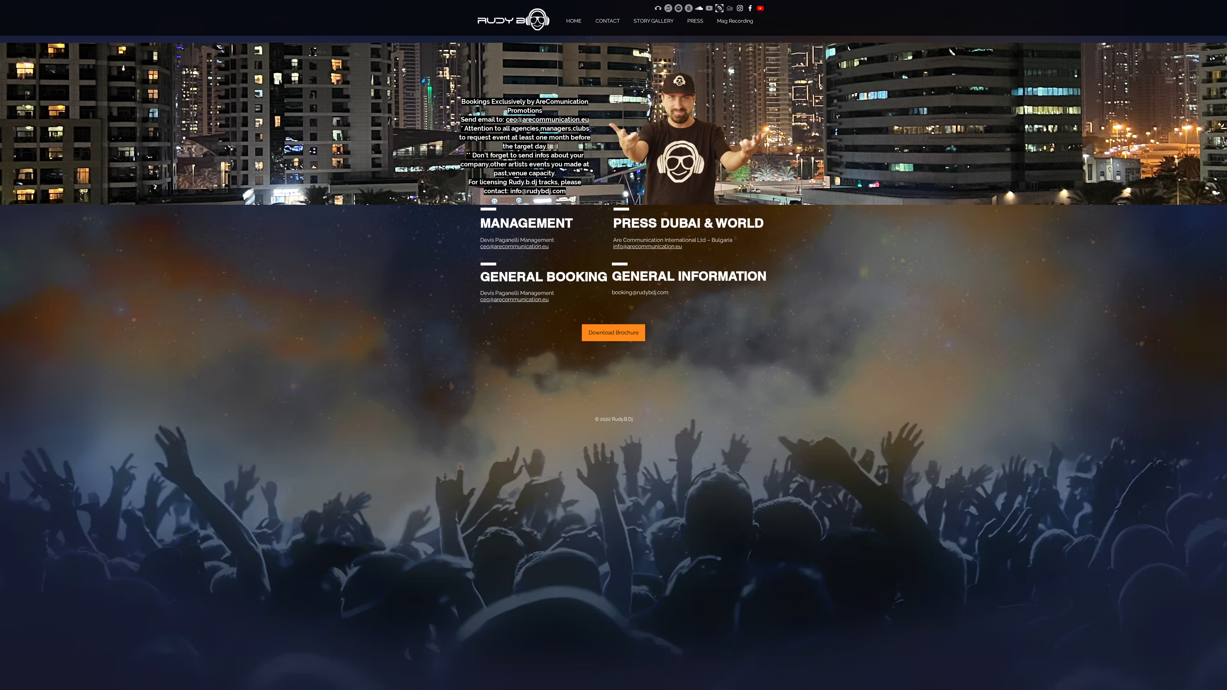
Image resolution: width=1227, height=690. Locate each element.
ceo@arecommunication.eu (514, 246)
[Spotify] (679, 8)
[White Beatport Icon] (658, 8)
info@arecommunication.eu (647, 246)
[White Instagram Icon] (740, 8)
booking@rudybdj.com (640, 292)
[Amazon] (689, 8)
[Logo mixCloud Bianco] (730, 8)
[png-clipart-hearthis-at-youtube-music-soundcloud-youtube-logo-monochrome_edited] (719, 8)
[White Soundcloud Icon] (699, 8)
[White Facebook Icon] (750, 8)
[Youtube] (709, 8)
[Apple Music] (668, 8)
